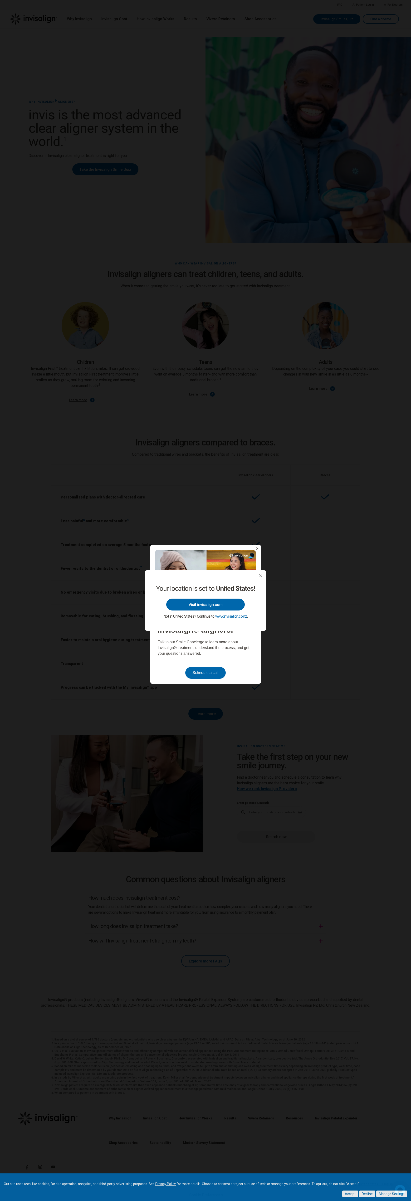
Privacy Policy (165, 1184)
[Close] (260, 575)
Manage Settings (392, 1194)
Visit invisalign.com (206, 604)
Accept (350, 1194)
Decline (367, 1194)
